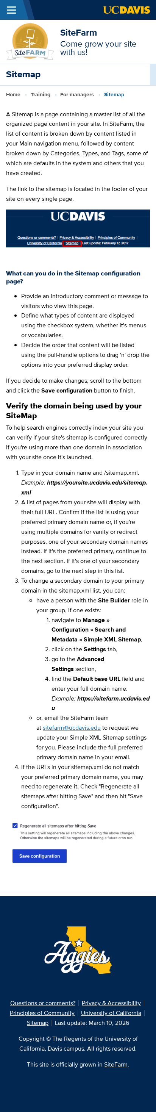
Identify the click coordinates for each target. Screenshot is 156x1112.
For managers (77, 94)
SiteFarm (78, 32)
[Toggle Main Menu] (11, 10)
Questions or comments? (42, 1003)
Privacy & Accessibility (111, 1003)
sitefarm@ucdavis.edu (72, 727)
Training (40, 94)
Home (13, 94)
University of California (111, 1013)
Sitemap (37, 1022)
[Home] (30, 41)
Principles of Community (42, 1013)
